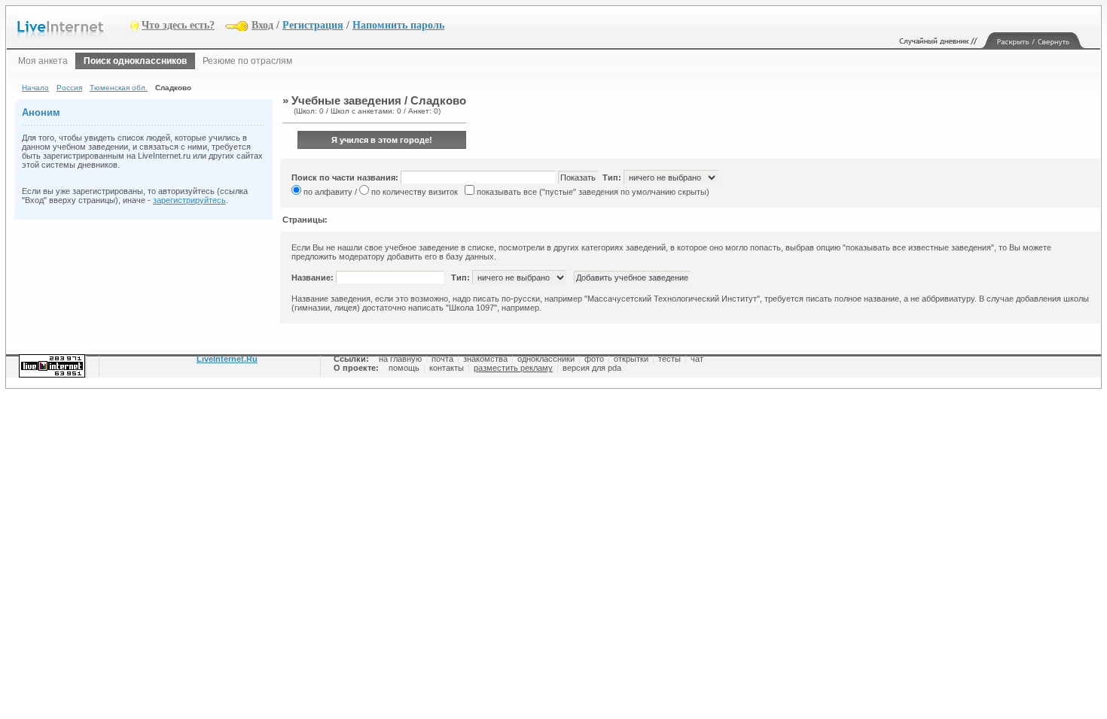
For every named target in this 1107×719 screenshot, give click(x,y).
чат (697, 358)
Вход (262, 25)
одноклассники (546, 358)
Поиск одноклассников (135, 61)
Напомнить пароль (398, 25)
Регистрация (312, 25)
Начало (35, 87)
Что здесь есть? (178, 25)
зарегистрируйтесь (189, 200)
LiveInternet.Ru (227, 358)
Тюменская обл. (119, 87)
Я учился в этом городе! (381, 139)
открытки (631, 358)
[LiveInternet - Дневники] (73, 24)
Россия (69, 87)
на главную (400, 358)
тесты (669, 358)
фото (594, 358)
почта (442, 358)
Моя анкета (43, 61)
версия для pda (592, 367)
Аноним (41, 112)
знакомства (485, 358)
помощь (404, 367)
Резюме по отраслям (247, 61)
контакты (446, 367)
